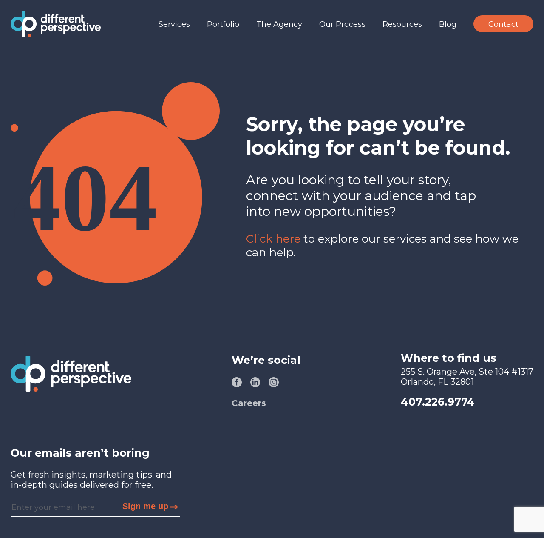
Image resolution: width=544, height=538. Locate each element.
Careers (249, 403)
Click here (273, 239)
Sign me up (145, 506)
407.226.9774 (438, 401)
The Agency (279, 24)
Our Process (342, 24)
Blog (447, 24)
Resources (402, 24)
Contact (503, 24)
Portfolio (223, 24)
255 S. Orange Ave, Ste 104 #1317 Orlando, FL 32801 (467, 376)
